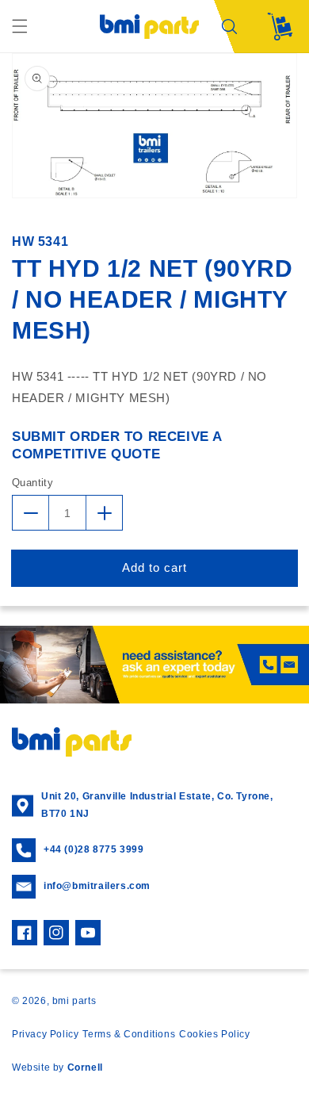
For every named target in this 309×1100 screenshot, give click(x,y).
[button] (19, 26)
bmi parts (74, 1000)
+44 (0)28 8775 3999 (93, 849)
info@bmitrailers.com (97, 885)
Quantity (32, 483)
